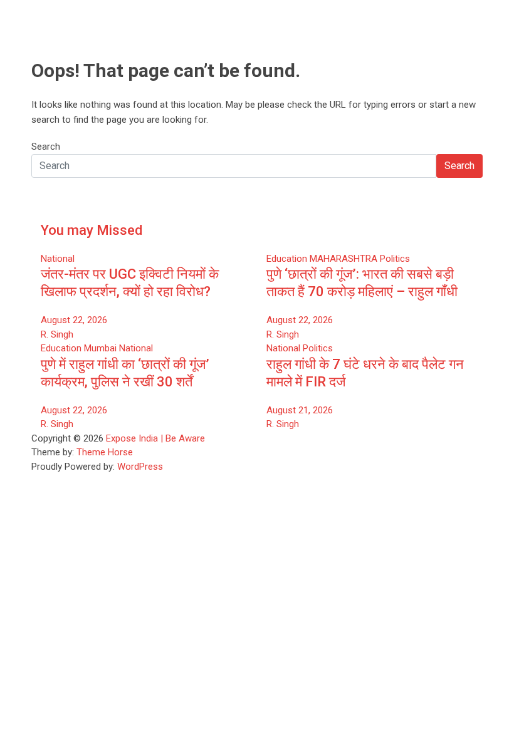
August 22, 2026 (74, 320)
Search (45, 146)
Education (286, 258)
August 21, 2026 (299, 410)
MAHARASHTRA (343, 258)
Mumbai (100, 348)
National (58, 258)
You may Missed (91, 230)
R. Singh (57, 334)
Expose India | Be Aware (155, 438)
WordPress (140, 466)
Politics (395, 258)
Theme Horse (104, 452)
